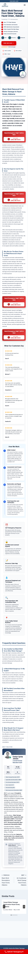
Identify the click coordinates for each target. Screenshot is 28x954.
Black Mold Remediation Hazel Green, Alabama (6, 880)
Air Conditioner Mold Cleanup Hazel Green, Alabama (21, 880)
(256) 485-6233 (14, 1)
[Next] (24, 906)
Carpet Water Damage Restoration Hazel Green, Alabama (11, 904)
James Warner (8, 909)
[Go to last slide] (4, 906)
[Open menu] (24, 5)
